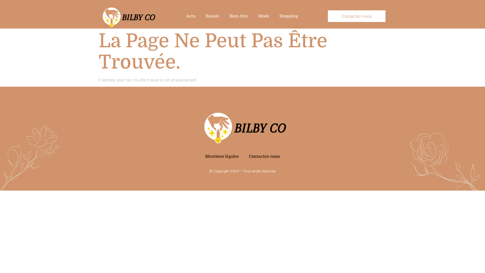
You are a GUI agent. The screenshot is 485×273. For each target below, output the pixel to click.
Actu (191, 16)
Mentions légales (222, 156)
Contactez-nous (264, 156)
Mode (263, 16)
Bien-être (238, 16)
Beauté (212, 16)
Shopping (288, 16)
